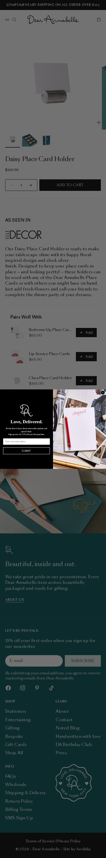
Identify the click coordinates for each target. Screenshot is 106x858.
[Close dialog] (103, 393)
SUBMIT (26, 450)
